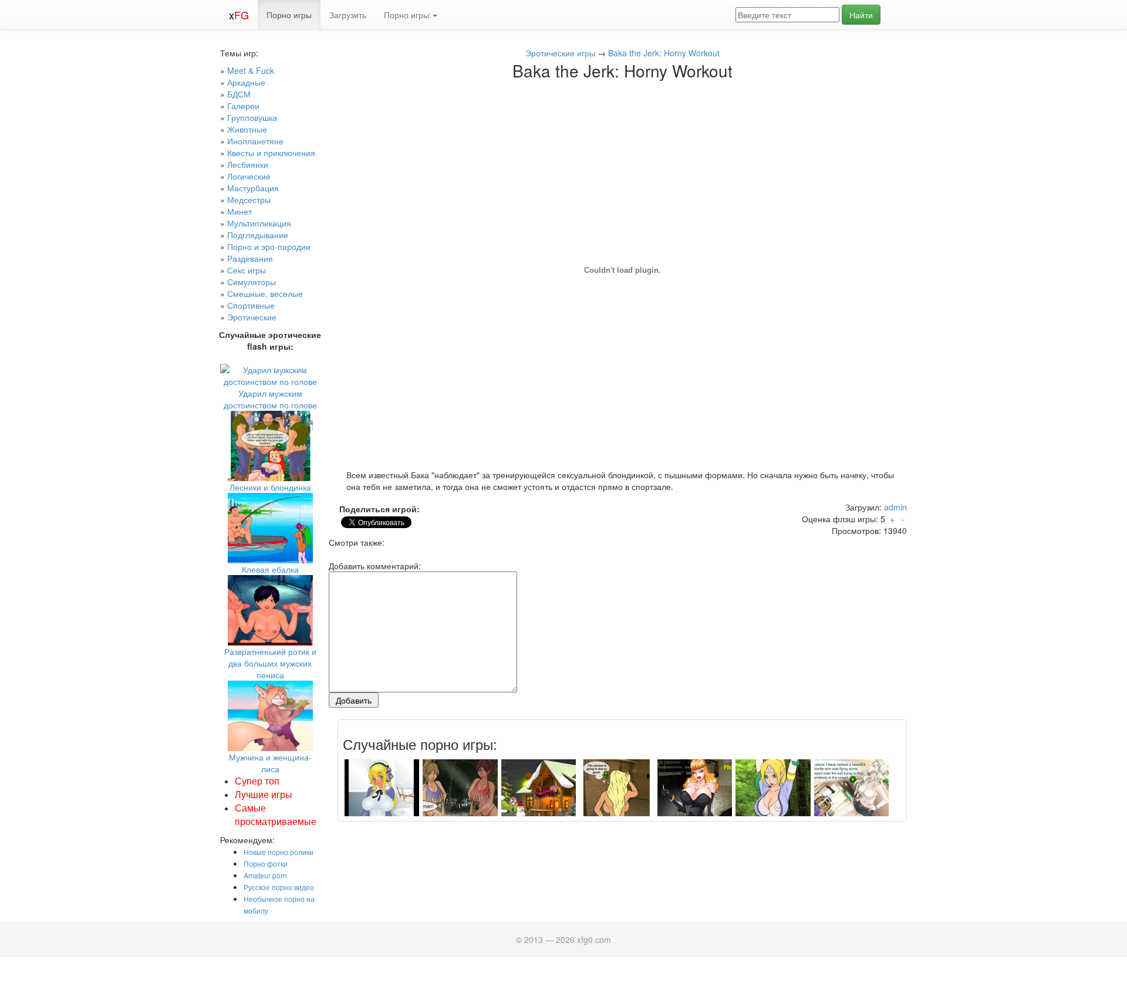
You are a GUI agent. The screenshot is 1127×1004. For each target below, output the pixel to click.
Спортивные (251, 305)
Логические (249, 176)
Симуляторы (251, 282)
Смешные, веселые (265, 293)
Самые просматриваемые (275, 814)
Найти (861, 15)
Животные (247, 129)
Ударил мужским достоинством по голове (270, 399)
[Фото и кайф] (382, 796)
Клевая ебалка (270, 569)
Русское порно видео (279, 887)
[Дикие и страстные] (460, 796)
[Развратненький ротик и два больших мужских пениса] (270, 609)
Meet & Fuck (250, 70)
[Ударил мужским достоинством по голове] (270, 374)
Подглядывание (257, 235)
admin (895, 507)
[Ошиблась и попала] (616, 796)
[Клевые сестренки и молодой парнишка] (851, 796)
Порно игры (289, 15)
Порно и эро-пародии (269, 246)
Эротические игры (560, 53)
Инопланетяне (255, 141)
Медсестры (249, 199)
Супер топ (257, 780)
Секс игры (246, 270)
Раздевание (250, 258)
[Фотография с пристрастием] (694, 796)
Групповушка (252, 117)
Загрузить (347, 15)
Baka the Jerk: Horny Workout (664, 53)
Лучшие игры (263, 794)
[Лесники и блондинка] (270, 445)
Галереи (243, 105)
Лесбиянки (247, 164)
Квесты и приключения (271, 152)
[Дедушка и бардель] (538, 796)
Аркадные (246, 82)
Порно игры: (407, 15)
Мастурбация (253, 188)
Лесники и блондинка (270, 487)
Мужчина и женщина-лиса (270, 763)
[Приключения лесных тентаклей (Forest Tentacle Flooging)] (772, 796)
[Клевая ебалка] (270, 527)
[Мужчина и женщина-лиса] (270, 715)
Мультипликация (259, 223)
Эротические (251, 317)
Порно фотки (266, 863)
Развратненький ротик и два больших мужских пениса (270, 663)
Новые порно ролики (278, 852)
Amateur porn (265, 875)
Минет (239, 211)
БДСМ (239, 94)
